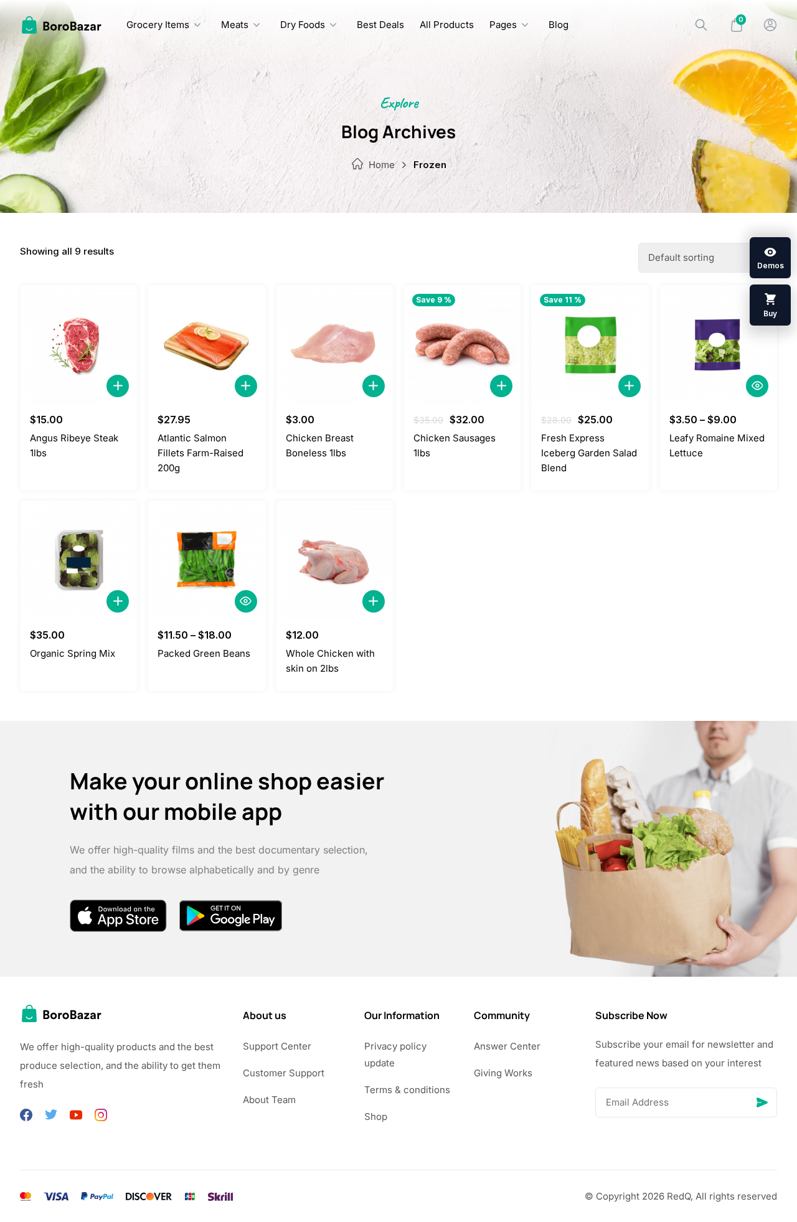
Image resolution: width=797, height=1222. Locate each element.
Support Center (277, 1046)
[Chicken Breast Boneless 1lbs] (335, 345)
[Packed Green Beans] (206, 560)
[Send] (762, 1102)
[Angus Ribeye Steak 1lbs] (79, 345)
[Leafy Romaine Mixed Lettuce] (718, 345)
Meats (234, 25)
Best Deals (380, 25)
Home (382, 165)
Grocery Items (157, 25)
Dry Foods (302, 25)
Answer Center (507, 1046)
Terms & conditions (407, 1090)
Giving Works (503, 1073)
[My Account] (770, 25)
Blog (558, 25)
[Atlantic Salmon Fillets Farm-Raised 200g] (206, 345)
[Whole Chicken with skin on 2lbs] (335, 560)
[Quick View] (757, 386)
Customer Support (283, 1073)
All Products (447, 25)
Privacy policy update (395, 1054)
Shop (375, 1116)
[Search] (701, 25)
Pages (503, 25)
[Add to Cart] (117, 386)
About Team (269, 1100)
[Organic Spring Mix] (79, 560)
